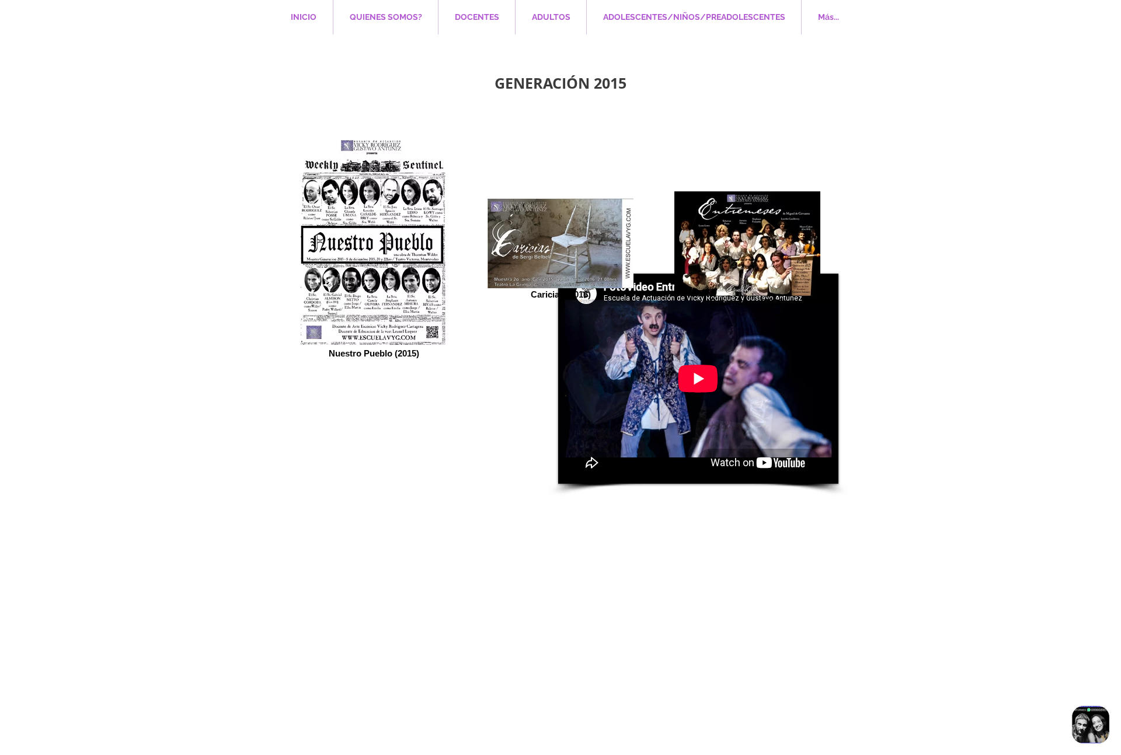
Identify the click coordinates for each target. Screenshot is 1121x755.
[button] (551, 17)
